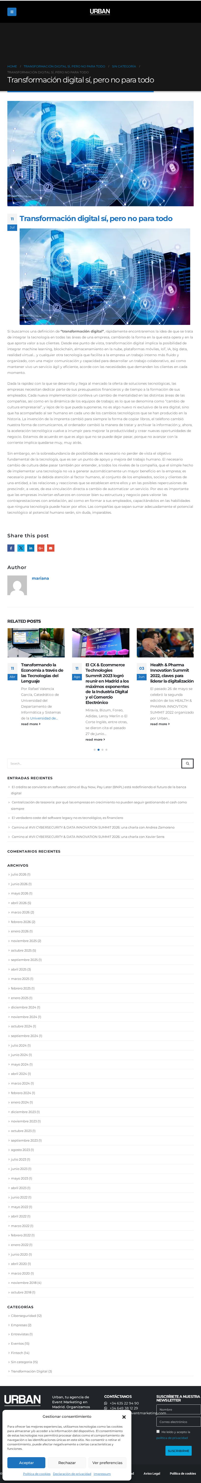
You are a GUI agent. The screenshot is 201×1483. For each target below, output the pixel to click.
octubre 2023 (21, 1131)
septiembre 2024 (24, 1036)
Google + (40, 548)
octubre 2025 (21, 950)
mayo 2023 (19, 1178)
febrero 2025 (21, 988)
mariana (40, 578)
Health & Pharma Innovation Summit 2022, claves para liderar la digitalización (107, 672)
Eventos (17, 1343)
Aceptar (26, 1462)
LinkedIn (30, 548)
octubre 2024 (21, 1026)
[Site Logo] (100, 12)
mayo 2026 (19, 893)
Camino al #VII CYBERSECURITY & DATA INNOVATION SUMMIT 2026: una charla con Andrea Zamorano (93, 827)
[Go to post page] (35, 643)
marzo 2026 (20, 912)
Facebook (10, 548)
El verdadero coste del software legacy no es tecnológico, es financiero (67, 818)
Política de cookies (36, 1474)
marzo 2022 (20, 1226)
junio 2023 (19, 1169)
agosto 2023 (20, 1150)
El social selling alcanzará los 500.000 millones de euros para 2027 (171, 672)
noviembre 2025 (24, 941)
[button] (124, 1416)
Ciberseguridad (23, 1316)
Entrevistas (20, 1334)
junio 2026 (19, 884)
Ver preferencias (107, 1462)
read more (30, 739)
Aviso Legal (152, 1473)
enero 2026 (20, 931)
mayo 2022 (19, 1207)
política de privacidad (172, 1438)
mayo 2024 (20, 1064)
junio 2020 (19, 1254)
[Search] (187, 763)
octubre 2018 (21, 1292)
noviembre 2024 (24, 1017)
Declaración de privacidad (72, 1474)
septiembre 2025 (24, 960)
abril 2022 (18, 1216)
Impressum (102, 1474)
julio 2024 (19, 1045)
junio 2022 (19, 1197)
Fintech (17, 1353)
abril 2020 (19, 1264)
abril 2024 (19, 1074)
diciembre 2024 (23, 1007)
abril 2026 (19, 903)
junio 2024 (19, 1055)
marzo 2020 (20, 1273)
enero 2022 (19, 1245)
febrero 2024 (21, 1093)
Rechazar (67, 1462)
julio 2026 (18, 874)
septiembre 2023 (24, 1140)
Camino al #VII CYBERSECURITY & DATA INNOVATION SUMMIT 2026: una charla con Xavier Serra (88, 837)
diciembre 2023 (23, 1112)
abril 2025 (18, 969)
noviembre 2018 (24, 1283)
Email (50, 548)
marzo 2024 (20, 1083)
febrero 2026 (21, 922)
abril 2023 (18, 1188)
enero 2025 (19, 998)
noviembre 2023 (24, 1121)
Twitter (21, 548)
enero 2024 (20, 1102)
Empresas (19, 1325)
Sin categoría (21, 1362)
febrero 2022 (21, 1235)
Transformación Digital (29, 1371)
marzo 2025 (20, 979)
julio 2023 (18, 1159)
